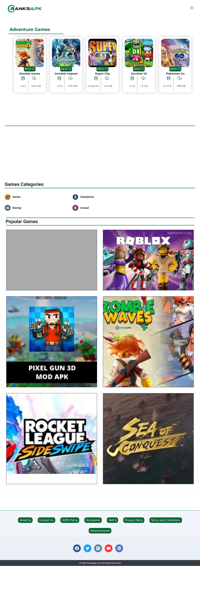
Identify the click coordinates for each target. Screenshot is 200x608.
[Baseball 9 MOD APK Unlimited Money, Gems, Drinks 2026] (51, 260)
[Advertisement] (100, 154)
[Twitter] (87, 548)
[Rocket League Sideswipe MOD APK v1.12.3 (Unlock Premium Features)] (51, 438)
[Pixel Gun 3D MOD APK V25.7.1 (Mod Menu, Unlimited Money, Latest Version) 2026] (51, 341)
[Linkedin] (119, 548)
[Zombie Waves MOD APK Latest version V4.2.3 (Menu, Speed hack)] (148, 341)
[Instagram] (98, 548)
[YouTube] (108, 548)
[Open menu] (191, 8)
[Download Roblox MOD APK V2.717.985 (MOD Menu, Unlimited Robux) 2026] (148, 260)
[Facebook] (77, 548)
